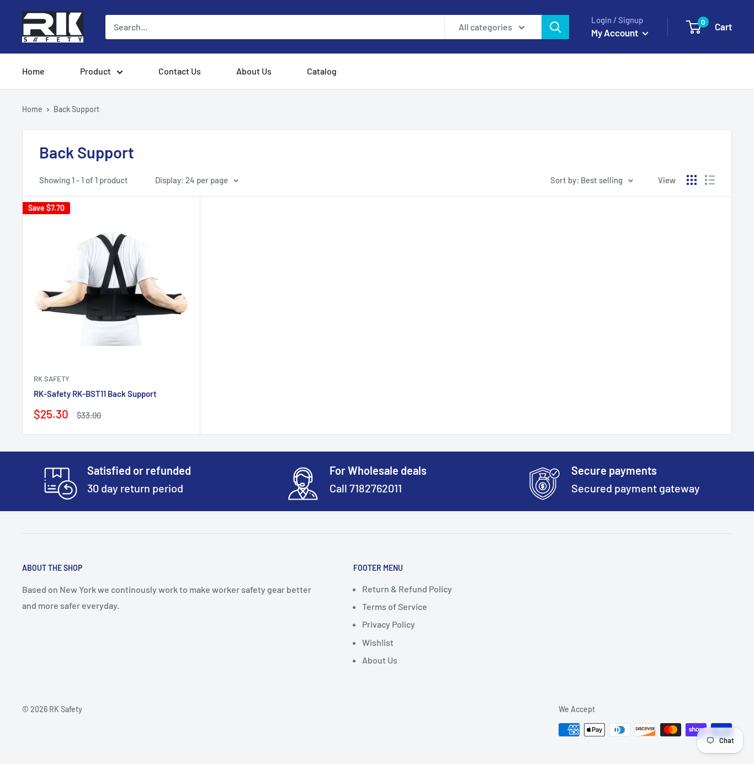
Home (33, 71)
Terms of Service (394, 606)
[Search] (555, 27)
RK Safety (52, 378)
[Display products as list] (710, 180)
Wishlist (378, 642)
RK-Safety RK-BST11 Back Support (95, 394)
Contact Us (179, 71)
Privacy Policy (388, 624)
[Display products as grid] (692, 180)
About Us (254, 71)
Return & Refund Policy (407, 588)
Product (95, 71)
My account (615, 32)
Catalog (322, 71)
